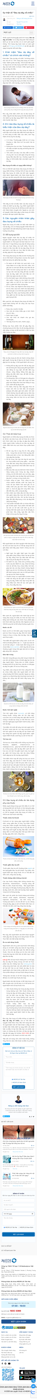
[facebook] (2, 1363)
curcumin (21, 713)
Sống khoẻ (15, 1151)
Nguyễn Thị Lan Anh (22, 22)
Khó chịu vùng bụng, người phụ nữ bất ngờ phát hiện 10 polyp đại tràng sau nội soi (18, 1142)
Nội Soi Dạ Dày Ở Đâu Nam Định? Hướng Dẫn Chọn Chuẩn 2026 (23, 1157)
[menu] (33, 3)
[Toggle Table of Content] (30, 32)
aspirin (30, 868)
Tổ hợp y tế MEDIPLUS (16, 46)
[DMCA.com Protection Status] (19, 1327)
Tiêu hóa (19, 24)
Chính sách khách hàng (8, 1387)
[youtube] (9, 1363)
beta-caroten (14, 647)
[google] (5, 1363)
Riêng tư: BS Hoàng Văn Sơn (24, 18)
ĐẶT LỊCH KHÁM (18, 1321)
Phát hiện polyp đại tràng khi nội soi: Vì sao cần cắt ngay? (23, 1174)
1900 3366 (15, 1310)
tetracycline (28, 964)
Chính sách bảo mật (25, 1387)
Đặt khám (35, 635)
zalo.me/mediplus (6, 1367)
